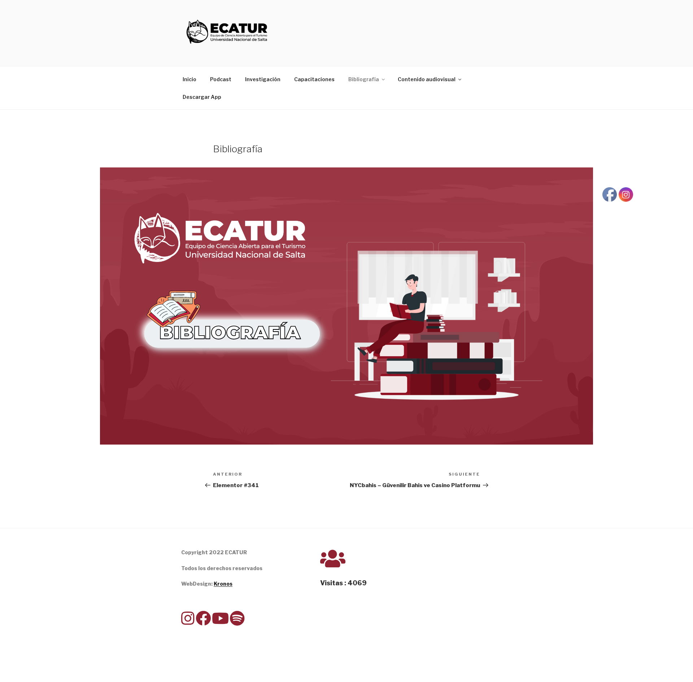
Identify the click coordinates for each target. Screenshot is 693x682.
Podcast (220, 79)
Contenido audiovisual (427, 79)
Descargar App (202, 97)
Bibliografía (363, 79)
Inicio (189, 79)
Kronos (223, 584)
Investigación (262, 79)
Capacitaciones (314, 79)
